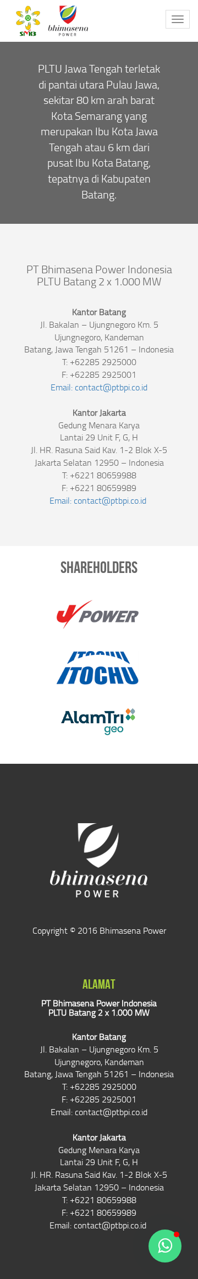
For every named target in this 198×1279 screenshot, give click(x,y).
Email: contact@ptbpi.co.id (99, 387)
